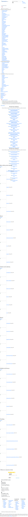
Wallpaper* (3, 53)
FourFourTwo (4, 21)
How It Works (4, 28)
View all (1, 166)
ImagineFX (3, 29)
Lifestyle (3, 82)
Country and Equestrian (5, 66)
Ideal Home (8, 195)
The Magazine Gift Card (5, 49)
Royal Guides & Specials (5, 85)
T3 (2, 46)
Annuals (3, 74)
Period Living (4, 37)
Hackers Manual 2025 (9, 424)
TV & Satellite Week (4, 51)
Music (3, 72)
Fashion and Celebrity (5, 67)
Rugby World (8, 339)
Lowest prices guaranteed (14, 101)
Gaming (10, 506)
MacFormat (3, 31)
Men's (3, 70)
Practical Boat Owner (5, 39)
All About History (4, 11)
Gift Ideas (10, 503)
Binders (2, 88)
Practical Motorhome (5, 41)
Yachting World (4, 59)
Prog (2, 42)
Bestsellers (3, 75)
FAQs (16, 504)
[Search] (12, 2)
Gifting (2, 90)
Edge (2, 20)
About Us (23, 500)
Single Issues (2, 95)
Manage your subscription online (17, 103)
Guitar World (4, 22)
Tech (2, 71)
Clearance (2, 89)
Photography (4, 84)
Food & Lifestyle (11, 500)
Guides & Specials (3, 94)
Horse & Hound (4, 27)
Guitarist (3, 23)
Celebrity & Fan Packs (5, 77)
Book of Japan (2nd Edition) (10, 432)
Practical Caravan (4, 40)
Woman (3, 55)
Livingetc (3, 30)
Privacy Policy (23, 504)
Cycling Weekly (4, 17)
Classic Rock (3, 13)
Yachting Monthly (4, 58)
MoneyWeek (3, 34)
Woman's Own (4, 57)
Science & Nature (4, 44)
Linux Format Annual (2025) (10, 465)
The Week (3, 50)
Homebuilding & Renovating (6, 25)
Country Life (3, 15)
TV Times (3, 52)
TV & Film (3, 63)
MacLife (3, 32)
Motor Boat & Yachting (5, 35)
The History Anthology (5, 48)
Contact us (17, 501)
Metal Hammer (4, 33)
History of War (4, 24)
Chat (2, 12)
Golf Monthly (8, 323)
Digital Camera (4, 19)
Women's (3, 69)
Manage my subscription (4, 91)
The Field (3, 47)
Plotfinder (3, 38)
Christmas (3, 78)
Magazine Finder (11, 507)
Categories (2, 93)
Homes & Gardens (4, 26)
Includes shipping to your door (16, 102)
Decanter (3, 18)
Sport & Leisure (4, 86)
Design (3, 79)
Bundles (3, 76)
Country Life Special (4, 16)
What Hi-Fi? (3, 54)
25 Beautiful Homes (4, 10)
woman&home (4, 56)
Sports (3, 68)
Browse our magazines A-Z (5, 60)
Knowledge (3, 81)
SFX (2, 45)
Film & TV (3, 80)
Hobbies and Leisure (5, 64)
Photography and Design (5, 62)
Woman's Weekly (8, 280)
